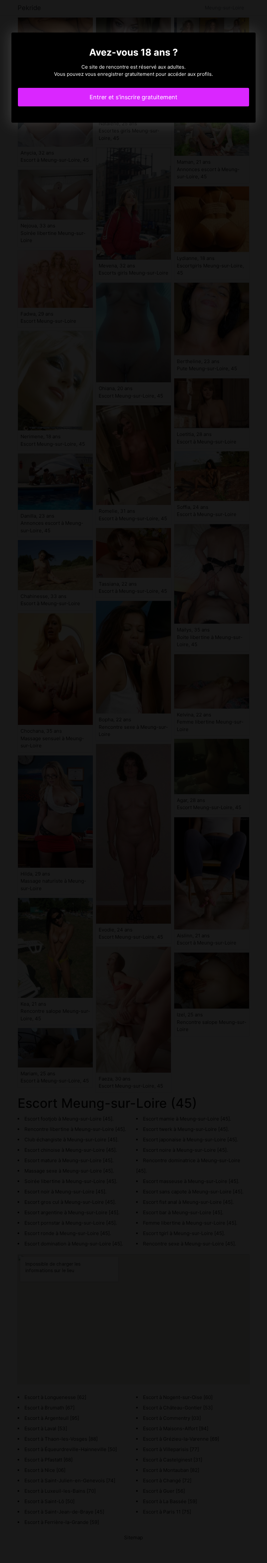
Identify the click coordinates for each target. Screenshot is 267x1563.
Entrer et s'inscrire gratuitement (133, 97)
